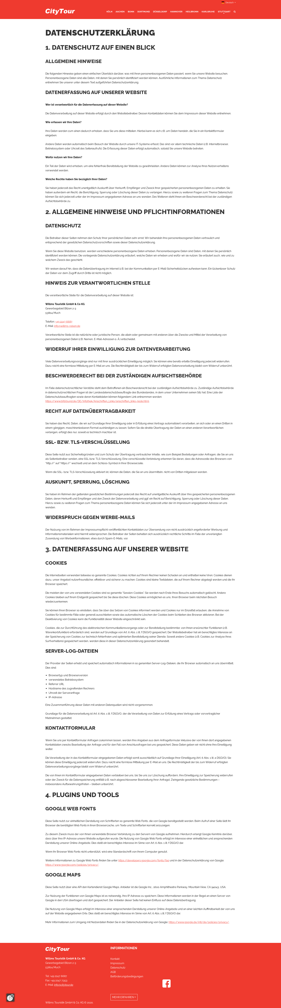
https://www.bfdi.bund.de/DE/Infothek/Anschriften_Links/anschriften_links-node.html (97, 401)
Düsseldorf (160, 11)
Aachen (120, 11)
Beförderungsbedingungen (126, 976)
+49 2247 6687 (63, 321)
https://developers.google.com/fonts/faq (143, 860)
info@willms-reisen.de (67, 326)
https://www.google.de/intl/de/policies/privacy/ (199, 922)
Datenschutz (117, 967)
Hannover (176, 11)
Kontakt (115, 958)
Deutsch (229, 2)
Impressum (117, 963)
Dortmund (143, 11)
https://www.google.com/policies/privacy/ (72, 864)
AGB (113, 972)
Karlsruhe (208, 11)
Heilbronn (192, 11)
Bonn (131, 11)
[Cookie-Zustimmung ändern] (10, 998)
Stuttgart (224, 11)
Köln (109, 11)
